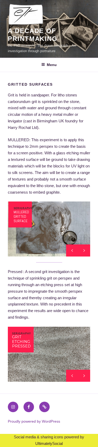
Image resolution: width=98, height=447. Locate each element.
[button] (84, 250)
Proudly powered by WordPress (34, 421)
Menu (52, 65)
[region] (49, 229)
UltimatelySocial (49, 443)
